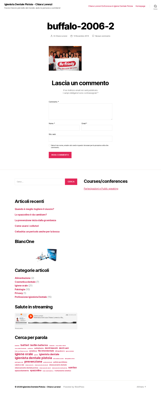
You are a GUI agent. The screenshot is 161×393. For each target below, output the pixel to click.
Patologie (20, 289)
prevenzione (33, 361)
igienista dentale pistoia (33, 358)
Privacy (19, 293)
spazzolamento (22, 370)
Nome (52, 124)
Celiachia (51, 345)
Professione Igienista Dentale (31, 297)
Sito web (52, 134)
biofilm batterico (39, 345)
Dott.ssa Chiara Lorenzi (21, 351)
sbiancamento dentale (58, 365)
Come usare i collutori (27, 226)
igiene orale (24, 354)
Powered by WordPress (73, 387)
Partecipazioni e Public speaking (101, 188)
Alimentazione (23, 278)
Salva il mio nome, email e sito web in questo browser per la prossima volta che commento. (79, 146)
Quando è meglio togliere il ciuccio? (34, 209)
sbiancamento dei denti (41, 365)
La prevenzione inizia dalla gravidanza (35, 220)
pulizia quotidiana (60, 362)
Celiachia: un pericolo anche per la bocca (37, 231)
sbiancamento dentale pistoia (26, 368)
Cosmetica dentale (25, 282)
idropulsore (60, 351)
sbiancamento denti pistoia (59, 368)
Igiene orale (21, 285)
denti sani (64, 348)
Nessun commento (102, 36)
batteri (24, 345)
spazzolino (35, 370)
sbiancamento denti (45, 368)
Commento (54, 102)
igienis (36, 355)
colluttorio (39, 348)
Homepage (140, 6)
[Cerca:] (39, 182)
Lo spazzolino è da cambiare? (31, 214)
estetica (33, 351)
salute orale (19, 365)
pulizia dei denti (47, 362)
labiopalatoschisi (69, 358)
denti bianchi (51, 348)
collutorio (30, 348)
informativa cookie (58, 358)
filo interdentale (46, 351)
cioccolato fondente (20, 348)
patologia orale (19, 362)
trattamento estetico (63, 371)
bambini (17, 345)
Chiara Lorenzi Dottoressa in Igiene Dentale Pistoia (110, 6)
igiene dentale (70, 351)
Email (84, 124)
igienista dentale (49, 354)
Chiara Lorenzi (61, 36)
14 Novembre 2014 (81, 36)
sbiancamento (29, 365)
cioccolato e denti (61, 345)
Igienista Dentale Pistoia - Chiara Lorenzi (28, 4)
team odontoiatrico (48, 371)
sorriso (72, 367)
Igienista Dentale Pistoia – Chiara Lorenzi (41, 387)
